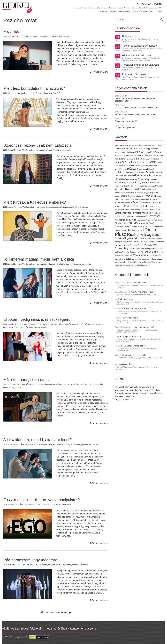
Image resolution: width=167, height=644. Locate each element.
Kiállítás (146, 199)
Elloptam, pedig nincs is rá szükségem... (38, 319)
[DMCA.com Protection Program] (39, 637)
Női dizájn (129, 219)
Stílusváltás (127, 242)
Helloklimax (154, 183)
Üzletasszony (120, 265)
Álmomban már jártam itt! (126, 121)
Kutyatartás (153, 206)
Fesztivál (154, 176)
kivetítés (51, 565)
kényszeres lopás (21, 327)
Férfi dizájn (158, 172)
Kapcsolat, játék (149, 3)
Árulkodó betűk (150, 155)
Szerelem (133, 245)
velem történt (127, 262)
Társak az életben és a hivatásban (140, 64)
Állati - (133, 8)
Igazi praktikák (132, 189)
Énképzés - (152, 11)
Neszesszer (154, 216)
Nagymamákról (141, 216)
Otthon (132, 223)
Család (159, 162)
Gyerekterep (143, 179)
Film (159, 176)
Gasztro (120, 179)
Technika (125, 252)
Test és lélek (150, 251)
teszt (40, 505)
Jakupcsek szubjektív (134, 193)
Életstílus (120, 172)
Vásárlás (118, 262)
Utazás (127, 258)
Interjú (141, 189)
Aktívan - (127, 8)
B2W (123, 159)
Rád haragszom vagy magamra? (31, 560)
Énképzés (129, 172)
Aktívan (130, 152)
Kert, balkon (126, 199)
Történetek (154, 255)
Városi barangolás (139, 259)
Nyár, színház (151, 220)
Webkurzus (156, 262)
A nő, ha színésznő (155, 145)
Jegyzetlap (148, 192)
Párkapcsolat (142, 223)
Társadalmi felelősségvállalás (144, 248)
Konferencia (125, 203)
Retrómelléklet (157, 227)
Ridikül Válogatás (143, 234)
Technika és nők (136, 252)
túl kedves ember (52, 207)
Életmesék (142, 169)
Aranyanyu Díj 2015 (136, 155)
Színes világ (121, 248)
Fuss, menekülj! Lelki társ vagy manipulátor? (41, 500)
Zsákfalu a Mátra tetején (135, 346)
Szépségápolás (122, 245)
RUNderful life (149, 238)
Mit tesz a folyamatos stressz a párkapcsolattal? (136, 108)
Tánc (130, 248)
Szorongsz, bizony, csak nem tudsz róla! (38, 145)
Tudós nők (128, 255)
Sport (120, 242)
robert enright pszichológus (51, 384)
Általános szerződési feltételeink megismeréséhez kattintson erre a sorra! (49, 628)
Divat (117, 169)
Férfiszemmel (142, 175)
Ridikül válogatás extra (127, 238)
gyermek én (86, 444)
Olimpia (160, 220)
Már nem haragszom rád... (26, 379)
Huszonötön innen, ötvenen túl (151, 186)
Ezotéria (149, 172)
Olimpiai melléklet (121, 223)
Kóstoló (135, 202)
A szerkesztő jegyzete (145, 149)
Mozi (124, 216)
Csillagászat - (113, 11)
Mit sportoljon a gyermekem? (141, 327)
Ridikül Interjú (136, 230)
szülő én (95, 444)
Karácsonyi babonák (136, 196)
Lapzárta (157, 209)
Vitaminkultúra (145, 262)
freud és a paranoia (63, 565)
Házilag (138, 183)
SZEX (155, 245)
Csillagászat (132, 165)
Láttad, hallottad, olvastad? (129, 213)
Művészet (131, 216)
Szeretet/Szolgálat (145, 245)
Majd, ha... (12, 31)
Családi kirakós (121, 165)
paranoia (43, 565)
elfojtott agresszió (67, 207)
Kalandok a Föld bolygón (135, 74)
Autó (158, 155)
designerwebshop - (125, 11)
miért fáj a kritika (58, 264)
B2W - (160, 8)
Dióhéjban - (135, 11)
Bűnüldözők (154, 159)
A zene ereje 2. (131, 318)
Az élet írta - (153, 8)
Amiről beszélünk (146, 152)
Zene (128, 265)
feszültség (42, 324)
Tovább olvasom (100, 72)
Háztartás (145, 183)
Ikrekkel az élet (125, 364)
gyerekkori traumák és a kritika (78, 264)
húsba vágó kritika (44, 264)
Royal (141, 238)
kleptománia (8, 327)
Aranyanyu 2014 (121, 155)
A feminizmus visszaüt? (135, 355)
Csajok (151, 162)
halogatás (44, 36)
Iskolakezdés (120, 193)
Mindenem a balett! (141, 283)
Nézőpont (119, 220)
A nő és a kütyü (141, 145)
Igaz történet (120, 189)
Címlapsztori (133, 162)
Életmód (150, 169)
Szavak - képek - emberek (153, 242)
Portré (151, 223)
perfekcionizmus (55, 36)
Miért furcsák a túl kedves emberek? (34, 202)
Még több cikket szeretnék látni (53, 612)
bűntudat (38, 93)
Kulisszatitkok (146, 203)
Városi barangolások (155, 259)
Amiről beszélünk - (142, 8)
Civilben (144, 162)
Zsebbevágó (136, 265)
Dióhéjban (156, 165)
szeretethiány (53, 324)
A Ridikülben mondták (125, 148)
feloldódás (57, 93)
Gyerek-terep (131, 179)
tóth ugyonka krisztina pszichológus (77, 384)
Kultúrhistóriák (129, 206)
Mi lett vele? (147, 213)
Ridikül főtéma (121, 231)
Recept (148, 227)
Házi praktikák (128, 182)
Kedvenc (149, 195)
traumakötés (67, 505)
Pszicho (131, 226)
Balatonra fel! (129, 36)
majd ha (66, 36)
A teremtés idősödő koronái (136, 55)
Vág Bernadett (31, 36)
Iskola (154, 189)
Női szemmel (140, 220)
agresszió (41, 207)
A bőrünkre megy (125, 299)
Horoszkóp (134, 186)
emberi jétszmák (45, 444)
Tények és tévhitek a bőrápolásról (140, 45)
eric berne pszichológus (62, 444)
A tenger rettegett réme (125, 128)
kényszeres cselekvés (94, 324)
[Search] (162, 19)
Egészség (132, 168)
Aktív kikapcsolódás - (116, 8)
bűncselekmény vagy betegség (71, 324)
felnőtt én (76, 444)
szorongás (41, 150)
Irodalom (147, 189)
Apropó (158, 152)
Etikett (142, 172)
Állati (135, 152)
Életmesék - (144, 11)
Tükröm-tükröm (141, 255)
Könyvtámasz (120, 209)
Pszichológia (140, 227)
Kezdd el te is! (137, 199)
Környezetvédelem (133, 209)
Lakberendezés (148, 209)
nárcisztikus (56, 505)
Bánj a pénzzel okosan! (130, 336)
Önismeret (145, 265)
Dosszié (122, 169)
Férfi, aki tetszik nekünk (124, 176)
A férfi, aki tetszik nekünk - (84, 8)
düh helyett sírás (81, 207)
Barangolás (142, 158)
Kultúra (117, 206)
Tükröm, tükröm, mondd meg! (140, 292)
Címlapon (121, 161)
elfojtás (49, 150)
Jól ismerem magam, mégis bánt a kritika (38, 259)
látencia (56, 150)
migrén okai (47, 93)
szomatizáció (65, 150)
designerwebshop (145, 165)
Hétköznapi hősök (122, 186)
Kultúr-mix (158, 202)
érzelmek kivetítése (80, 565)
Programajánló (120, 227)
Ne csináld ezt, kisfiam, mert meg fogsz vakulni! (135, 114)
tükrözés (46, 505)
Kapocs (124, 196)
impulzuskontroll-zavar (38, 327)
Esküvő (159, 11)
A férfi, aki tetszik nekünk (125, 145)
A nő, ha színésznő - (101, 8)
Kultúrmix (143, 206)
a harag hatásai (15, 387)
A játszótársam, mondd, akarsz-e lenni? (37, 439)
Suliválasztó (137, 242)
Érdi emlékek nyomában (135, 308)
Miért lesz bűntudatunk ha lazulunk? (34, 88)
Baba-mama (130, 159)
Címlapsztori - (103, 11)
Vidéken (136, 262)
